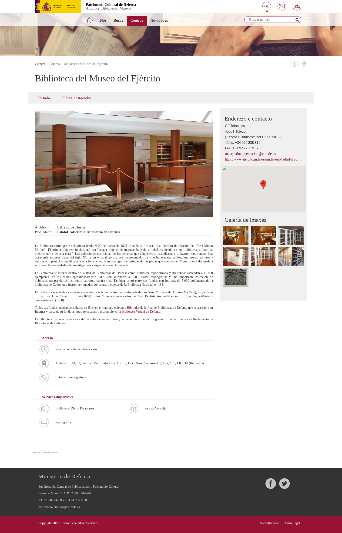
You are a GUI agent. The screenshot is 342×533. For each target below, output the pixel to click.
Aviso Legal (292, 523)
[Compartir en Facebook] (295, 63)
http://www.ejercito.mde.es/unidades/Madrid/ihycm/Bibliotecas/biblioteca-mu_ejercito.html (263, 159)
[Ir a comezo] (93, 18)
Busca (119, 20)
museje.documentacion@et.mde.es (250, 154)
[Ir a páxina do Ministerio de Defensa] (54, 6)
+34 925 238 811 (247, 142)
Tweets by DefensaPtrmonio (44, 452)
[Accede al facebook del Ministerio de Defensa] (270, 483)
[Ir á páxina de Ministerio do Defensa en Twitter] (284, 483)
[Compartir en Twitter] (304, 63)
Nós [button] (103, 20)
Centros (137, 20)
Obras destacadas (76, 98)
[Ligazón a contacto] (282, 6)
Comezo (40, 64)
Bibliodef (133, 307)
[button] (266, 6)
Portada (43, 98)
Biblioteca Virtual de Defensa (141, 311)
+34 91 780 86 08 (50, 500)
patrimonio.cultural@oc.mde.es (59, 507)
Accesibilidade (269, 523)
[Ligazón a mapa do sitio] (297, 6)
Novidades (159, 20)
